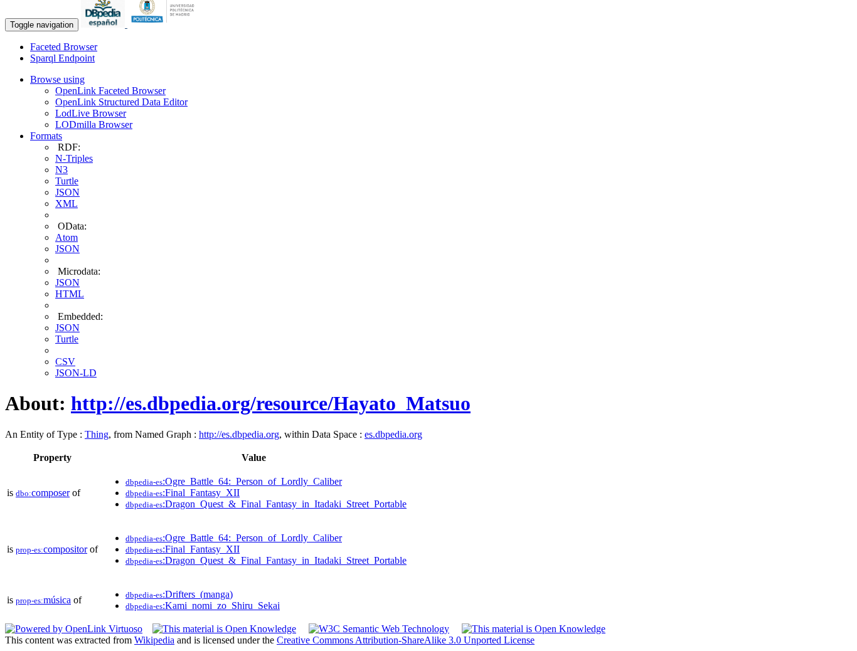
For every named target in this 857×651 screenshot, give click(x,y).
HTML (69, 293)
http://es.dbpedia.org (239, 434)
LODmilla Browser (93, 124)
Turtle (66, 181)
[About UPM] (165, 24)
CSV (65, 361)
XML (66, 203)
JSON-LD (76, 373)
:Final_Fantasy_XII (182, 492)
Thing (97, 434)
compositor (51, 549)
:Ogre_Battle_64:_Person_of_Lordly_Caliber (233, 481)
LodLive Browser (90, 113)
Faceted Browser (63, 46)
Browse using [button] (57, 79)
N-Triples (74, 158)
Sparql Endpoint (62, 58)
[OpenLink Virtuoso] (73, 628)
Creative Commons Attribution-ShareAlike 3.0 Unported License (406, 640)
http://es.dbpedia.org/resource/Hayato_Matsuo (271, 403)
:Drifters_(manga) (179, 594)
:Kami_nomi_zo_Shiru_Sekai (202, 605)
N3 (61, 169)
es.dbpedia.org (393, 434)
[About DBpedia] (104, 24)
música (43, 600)
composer (43, 492)
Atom (66, 237)
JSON (67, 192)
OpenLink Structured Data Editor (121, 102)
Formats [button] (46, 135)
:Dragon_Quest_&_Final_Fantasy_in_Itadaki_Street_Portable (266, 504)
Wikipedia (154, 640)
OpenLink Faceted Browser (110, 90)
